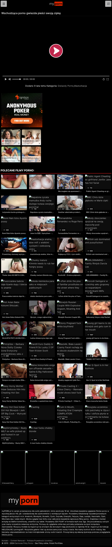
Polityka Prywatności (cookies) (40, 541)
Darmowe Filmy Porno (24, 543)
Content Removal (18, 541)
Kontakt (5, 541)
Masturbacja (80, 85)
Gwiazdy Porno (66, 85)
